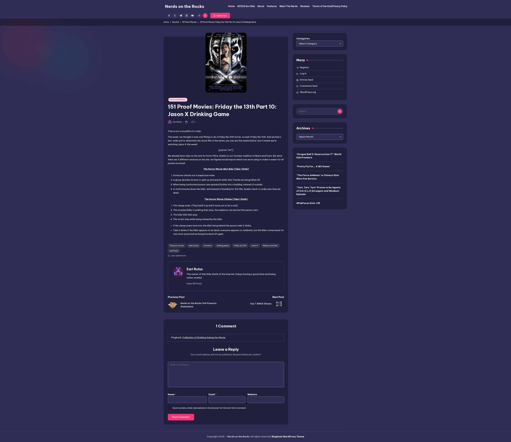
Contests (208, 245)
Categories (303, 38)
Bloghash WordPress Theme (288, 436)
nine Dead (174, 251)
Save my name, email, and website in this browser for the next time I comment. (209, 408)
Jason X (254, 245)
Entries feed (306, 79)
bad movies (194, 245)
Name (172, 394)
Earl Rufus (195, 269)
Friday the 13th (240, 245)
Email (213, 394)
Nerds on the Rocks (184, 6)
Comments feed (308, 85)
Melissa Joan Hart (270, 245)
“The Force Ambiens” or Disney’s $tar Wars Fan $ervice (317, 177)
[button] (220, 15)
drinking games (223, 245)
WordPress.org (308, 92)
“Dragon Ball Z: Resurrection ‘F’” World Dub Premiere (318, 156)
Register (304, 67)
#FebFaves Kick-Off (308, 203)
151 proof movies (177, 245)
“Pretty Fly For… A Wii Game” (313, 166)
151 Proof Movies (178, 100)
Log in (303, 73)
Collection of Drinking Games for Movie (204, 337)
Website (252, 394)
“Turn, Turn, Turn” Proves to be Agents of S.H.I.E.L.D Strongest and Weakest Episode (318, 191)
